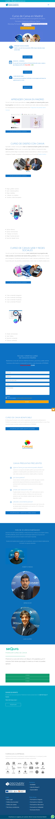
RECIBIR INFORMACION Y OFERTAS (18, 131)
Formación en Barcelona (37, 804)
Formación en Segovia (36, 799)
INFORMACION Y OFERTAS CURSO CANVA (23, 513)
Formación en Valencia (36, 802)
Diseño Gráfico (42, 154)
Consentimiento (8, 396)
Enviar (27, 401)
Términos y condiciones (12, 807)
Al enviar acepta (19, 398)
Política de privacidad (12, 802)
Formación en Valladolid (36, 807)
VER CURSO (27, 57)
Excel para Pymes (35, 809)
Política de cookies (11, 804)
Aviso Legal (9, 799)
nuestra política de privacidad (24, 398)
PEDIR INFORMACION (27, 28)
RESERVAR (27, 72)
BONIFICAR (27, 87)
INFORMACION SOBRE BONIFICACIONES (22, 429)
